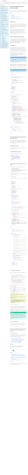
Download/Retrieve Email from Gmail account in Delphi (4, 16)
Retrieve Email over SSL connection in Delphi (3, 15)
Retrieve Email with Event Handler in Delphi (4, 22)
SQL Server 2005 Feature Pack (15, 338)
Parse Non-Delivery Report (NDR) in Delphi (4, 35)
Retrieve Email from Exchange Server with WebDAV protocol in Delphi (4, 13)
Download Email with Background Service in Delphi (4, 26)
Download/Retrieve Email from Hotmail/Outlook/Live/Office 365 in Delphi (4, 21)
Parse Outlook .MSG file (14, 359)
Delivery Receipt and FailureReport (4, 38)
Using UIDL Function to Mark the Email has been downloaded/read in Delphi (4, 25)
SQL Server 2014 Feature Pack (15, 341)
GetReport (20, 50)
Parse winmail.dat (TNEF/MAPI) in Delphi (4, 31)
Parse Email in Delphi (3, 28)
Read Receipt (13, 15)
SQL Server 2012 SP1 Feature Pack (15, 340)
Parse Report (3, 39)
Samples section (23, 71)
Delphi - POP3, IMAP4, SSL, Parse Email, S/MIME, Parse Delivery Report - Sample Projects (4, 47)
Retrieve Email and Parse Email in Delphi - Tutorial (4, 6)
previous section (12, 10)
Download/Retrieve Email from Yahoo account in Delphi (4, 18)
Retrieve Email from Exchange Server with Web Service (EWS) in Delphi (4, 11)
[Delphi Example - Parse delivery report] (4, 41)
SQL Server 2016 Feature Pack (15, 342)
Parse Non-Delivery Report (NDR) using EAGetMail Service (5, 42)
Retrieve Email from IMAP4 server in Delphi (4, 8)
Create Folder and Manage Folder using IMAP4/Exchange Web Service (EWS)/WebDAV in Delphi (4, 45)
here (18, 60)
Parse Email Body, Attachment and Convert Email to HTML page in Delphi (4, 33)
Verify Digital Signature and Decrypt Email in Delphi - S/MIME (4, 29)
